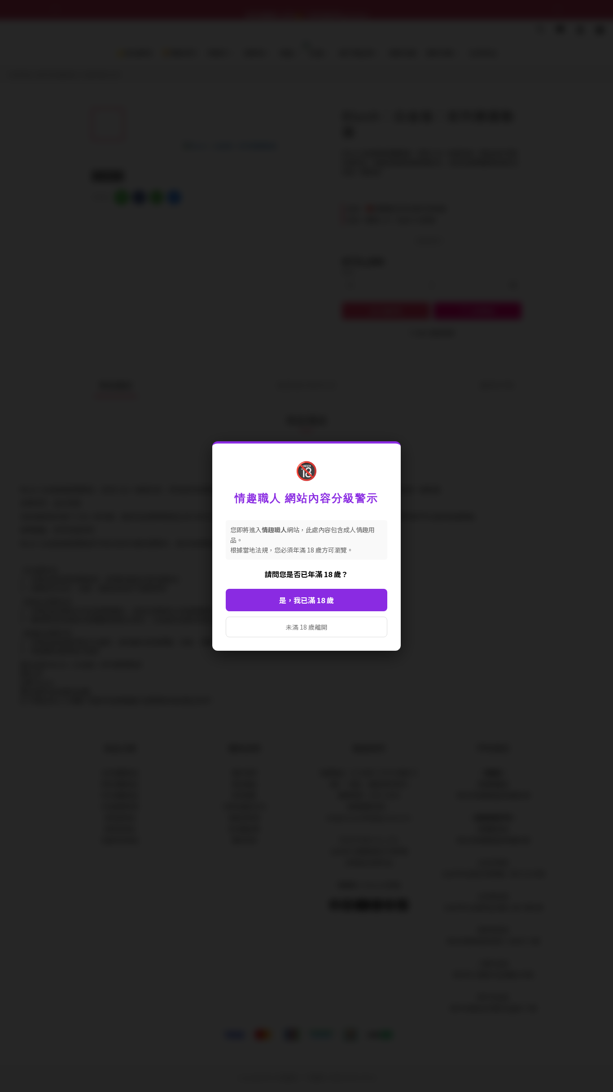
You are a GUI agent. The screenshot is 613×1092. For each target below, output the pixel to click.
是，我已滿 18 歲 (306, 600)
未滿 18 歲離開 (306, 626)
